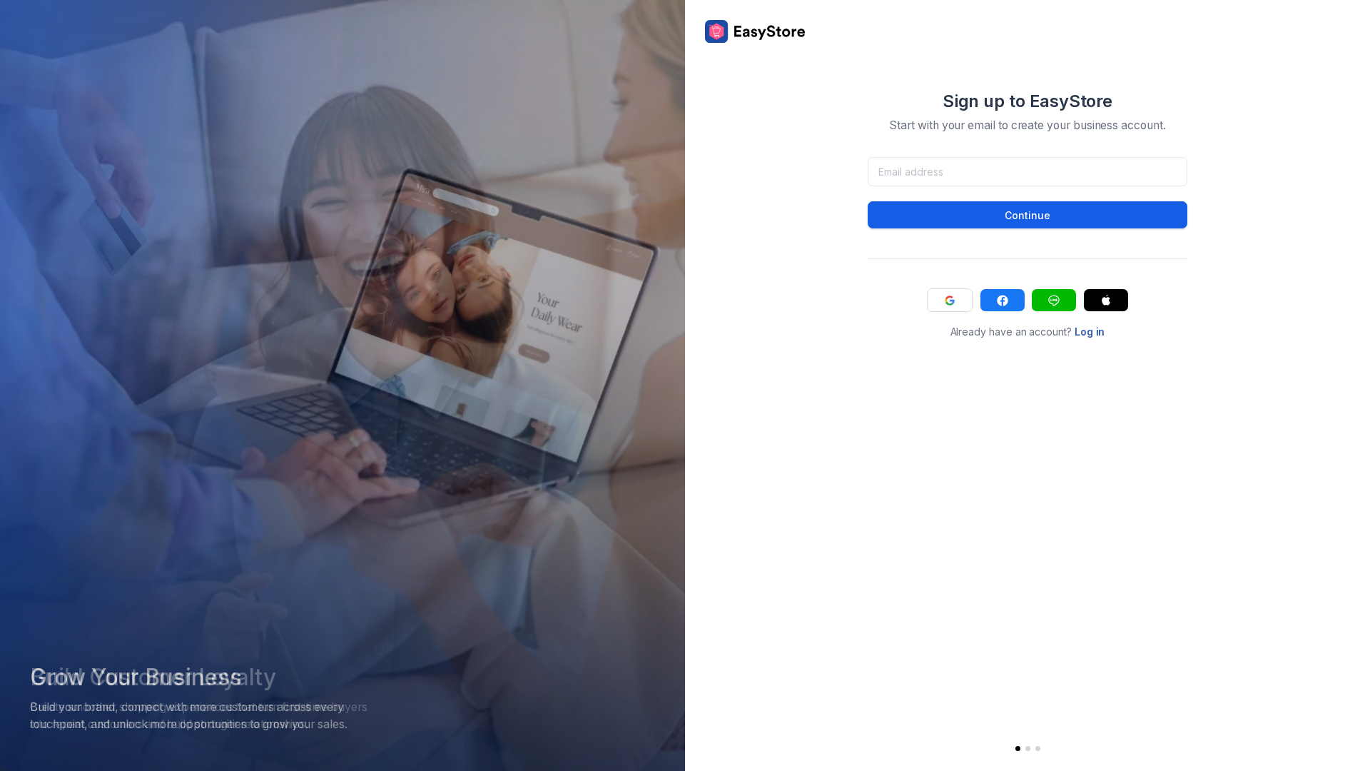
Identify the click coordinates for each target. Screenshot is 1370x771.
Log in (1090, 332)
